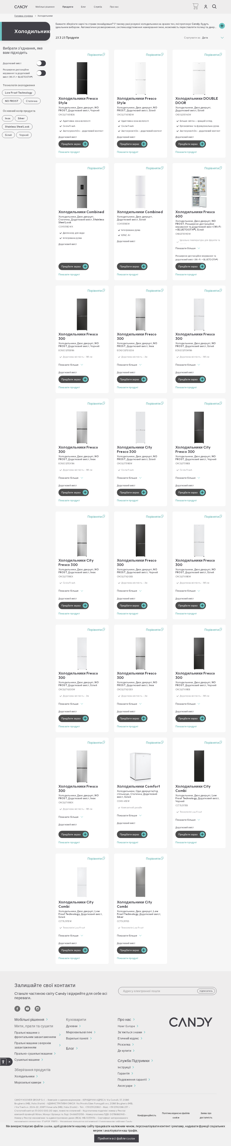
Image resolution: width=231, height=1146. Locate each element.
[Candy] (21, 6)
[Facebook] (17, 1009)
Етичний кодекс (128, 1038)
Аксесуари (125, 1085)
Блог (83, 6)
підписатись (206, 991)
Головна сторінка (23, 16)
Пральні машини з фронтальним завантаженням (35, 1035)
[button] (199, 248)
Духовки (71, 1026)
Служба (98, 6)
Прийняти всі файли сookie (116, 1138)
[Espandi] (222, 25)
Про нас (114, 6)
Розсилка (124, 1044)
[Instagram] (37, 1009)
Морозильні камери (27, 1082)
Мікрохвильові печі (79, 1032)
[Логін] (206, 7)
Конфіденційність (147, 1115)
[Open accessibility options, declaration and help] (3, 1061)
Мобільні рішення (45, 6)
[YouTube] (27, 1009)
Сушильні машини (27, 1059)
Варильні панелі (77, 1038)
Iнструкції (124, 1067)
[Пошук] (214, 6)
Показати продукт (69, 151)
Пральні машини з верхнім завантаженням (32, 1045)
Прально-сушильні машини (33, 1053)
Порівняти (95, 55)
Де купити (124, 1050)
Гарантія (124, 1073)
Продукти (67, 6)
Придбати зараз (71, 144)
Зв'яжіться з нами (130, 1032)
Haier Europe (126, 1026)
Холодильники (24, 1076)
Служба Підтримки (133, 1061)
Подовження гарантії (132, 1079)
